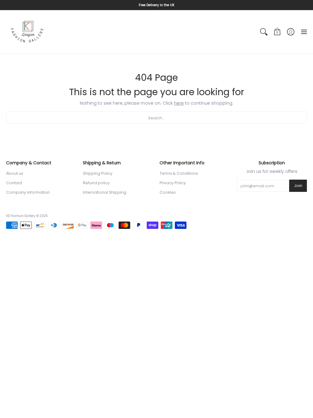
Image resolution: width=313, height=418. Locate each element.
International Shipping (104, 192)
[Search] (264, 31)
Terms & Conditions (179, 173)
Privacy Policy (173, 182)
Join (298, 185)
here (179, 103)
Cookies (168, 192)
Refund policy (96, 182)
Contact (14, 182)
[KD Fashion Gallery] (27, 31)
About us (14, 173)
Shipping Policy (97, 173)
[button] (277, 31)
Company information (28, 192)
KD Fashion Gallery (20, 216)
